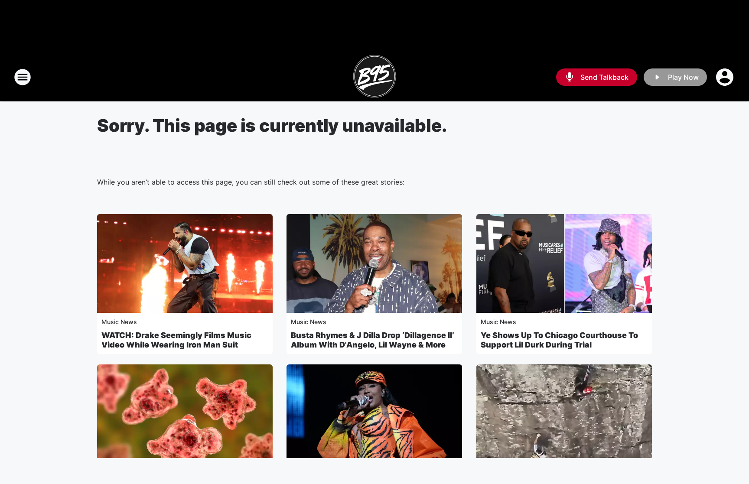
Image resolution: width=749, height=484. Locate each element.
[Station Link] (374, 77)
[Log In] (725, 77)
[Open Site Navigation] (22, 77)
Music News (119, 321)
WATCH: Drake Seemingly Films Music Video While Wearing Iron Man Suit (176, 340)
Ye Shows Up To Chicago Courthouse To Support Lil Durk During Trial (559, 340)
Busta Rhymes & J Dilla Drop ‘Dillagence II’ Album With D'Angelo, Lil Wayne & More (372, 340)
